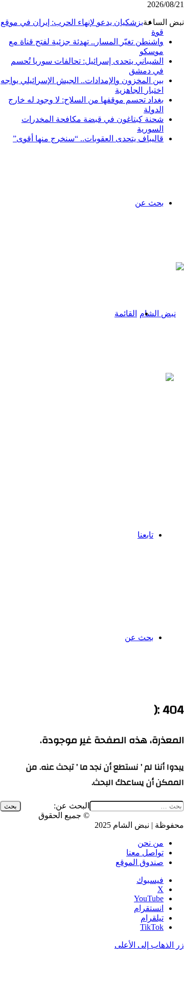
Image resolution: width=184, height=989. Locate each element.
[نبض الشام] (162, 313)
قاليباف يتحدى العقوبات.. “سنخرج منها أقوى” (88, 138)
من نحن (150, 843)
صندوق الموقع (140, 862)
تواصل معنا (145, 852)
